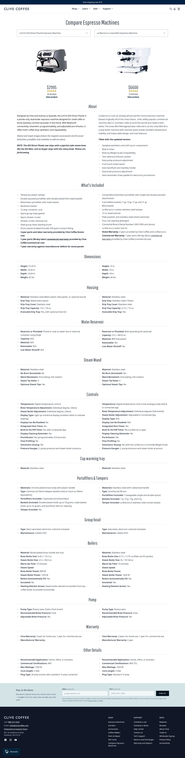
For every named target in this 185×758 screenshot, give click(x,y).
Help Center (139, 729)
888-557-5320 (14, 722)
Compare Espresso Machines (116, 744)
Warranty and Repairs (143, 743)
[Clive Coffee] (16, 9)
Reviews (162, 725)
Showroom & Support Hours (16, 729)
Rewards (163, 722)
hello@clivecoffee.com (19, 725)
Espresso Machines (116, 722)
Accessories (113, 729)
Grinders (112, 725)
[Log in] (174, 9)
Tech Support (139, 736)
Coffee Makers (114, 732)
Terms (101, 701)
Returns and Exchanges (144, 739)
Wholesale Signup (167, 736)
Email (68, 689)
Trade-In (163, 732)
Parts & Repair (114, 736)
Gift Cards (112, 739)
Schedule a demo (141, 725)
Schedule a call (140, 722)
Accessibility (164, 743)
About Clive (164, 729)
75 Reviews (133, 94)
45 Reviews (52, 94)
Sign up (162, 693)
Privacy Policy (92, 701)
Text (114, 689)
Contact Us (138, 732)
